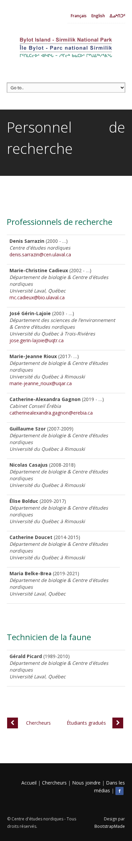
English (98, 16)
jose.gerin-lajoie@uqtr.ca (36, 340)
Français (79, 16)
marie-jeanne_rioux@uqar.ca (40, 383)
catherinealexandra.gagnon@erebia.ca (51, 413)
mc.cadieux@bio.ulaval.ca (37, 297)
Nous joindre (86, 782)
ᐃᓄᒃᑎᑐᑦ (117, 16)
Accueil (29, 782)
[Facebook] (120, 790)
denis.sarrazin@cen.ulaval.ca (40, 254)
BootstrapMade (109, 826)
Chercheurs (54, 782)
